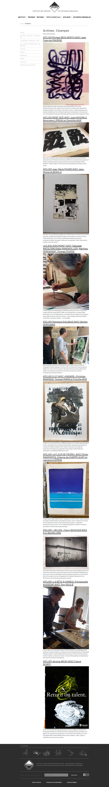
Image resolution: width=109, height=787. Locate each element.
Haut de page (25, 745)
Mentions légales (72, 782)
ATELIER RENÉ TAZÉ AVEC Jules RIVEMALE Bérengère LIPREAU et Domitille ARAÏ (65, 119)
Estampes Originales (82, 17)
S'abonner (74, 775)
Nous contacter (36, 782)
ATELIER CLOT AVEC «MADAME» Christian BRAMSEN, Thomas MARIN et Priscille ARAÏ (65, 378)
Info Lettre (23, 62)
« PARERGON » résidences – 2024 (29, 40)
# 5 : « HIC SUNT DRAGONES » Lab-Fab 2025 (30, 44)
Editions (22, 52)
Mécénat (31, 17)
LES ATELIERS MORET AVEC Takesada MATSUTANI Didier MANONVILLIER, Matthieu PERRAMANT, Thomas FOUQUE (65, 248)
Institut (21, 17)
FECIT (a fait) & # (53, 17)
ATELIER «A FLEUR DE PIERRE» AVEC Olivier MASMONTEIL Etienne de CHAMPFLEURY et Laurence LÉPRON (65, 457)
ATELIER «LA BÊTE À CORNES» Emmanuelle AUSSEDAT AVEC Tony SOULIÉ (65, 583)
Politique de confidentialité (27, 65)
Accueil (22, 23)
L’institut (22, 49)
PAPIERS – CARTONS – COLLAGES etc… (30, 36)
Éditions (40, 17)
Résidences (23, 55)
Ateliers (66, 17)
